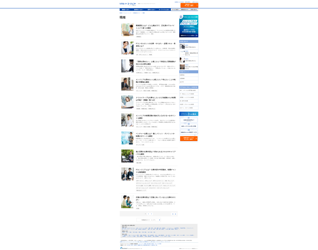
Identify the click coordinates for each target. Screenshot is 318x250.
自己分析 (129, 245)
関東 (130, 232)
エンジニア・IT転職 (142, 243)
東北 (127, 232)
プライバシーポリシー (160, 241)
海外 (154, 232)
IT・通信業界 (124, 235)
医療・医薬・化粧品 (160, 229)
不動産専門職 (182, 228)
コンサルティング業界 (131, 236)
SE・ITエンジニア (125, 229)
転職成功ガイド (147, 241)
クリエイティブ (190, 228)
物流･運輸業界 (161, 235)
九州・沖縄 (150, 232)
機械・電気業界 (143, 235)
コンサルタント (170, 228)
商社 (156, 235)
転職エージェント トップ (125, 13)
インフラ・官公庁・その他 (165, 236)
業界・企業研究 (134, 245)
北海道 (123, 232)
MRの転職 (149, 243)
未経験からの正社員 (179, 2)
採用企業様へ (188, 2)
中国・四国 (144, 232)
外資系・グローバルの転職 (156, 243)
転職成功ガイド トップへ (149, 220)
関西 (139, 232)
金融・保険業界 (140, 236)
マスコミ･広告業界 (189, 235)
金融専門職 (176, 228)
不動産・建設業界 (148, 236)
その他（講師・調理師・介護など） (172, 229)
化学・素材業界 (151, 235)
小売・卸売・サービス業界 (171, 235)
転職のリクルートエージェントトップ (127, 241)
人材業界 (123, 236)
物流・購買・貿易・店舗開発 (159, 228)
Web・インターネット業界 (134, 235)
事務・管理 (151, 228)
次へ (173, 214)
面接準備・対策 (154, 245)
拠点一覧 (142, 241)
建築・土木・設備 (151, 229)
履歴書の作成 (140, 245)
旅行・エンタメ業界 (181, 235)
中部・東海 (135, 232)
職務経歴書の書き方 (147, 245)
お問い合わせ (195, 2)
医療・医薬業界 (156, 236)
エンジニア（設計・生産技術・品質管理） (138, 229)
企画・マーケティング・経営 (141, 228)
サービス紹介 (137, 241)
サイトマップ (167, 241)
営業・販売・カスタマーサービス (128, 228)
